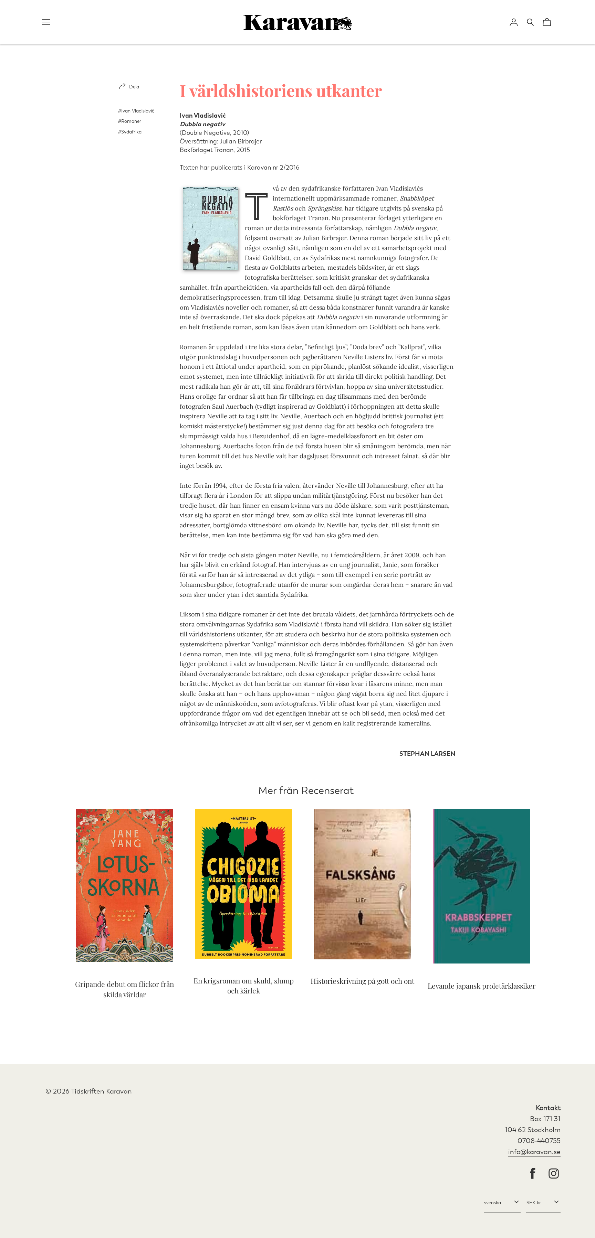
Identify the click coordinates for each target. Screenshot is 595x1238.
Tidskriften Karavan (101, 1091)
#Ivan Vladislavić (136, 111)
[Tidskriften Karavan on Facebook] (533, 1174)
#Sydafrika (130, 132)
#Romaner (129, 121)
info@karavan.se (534, 1152)
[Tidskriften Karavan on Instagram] (554, 1174)
